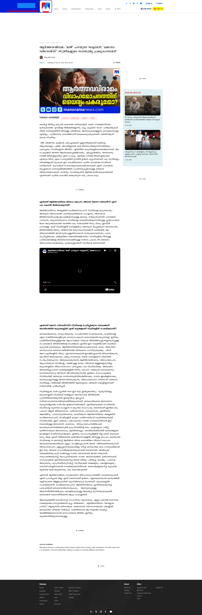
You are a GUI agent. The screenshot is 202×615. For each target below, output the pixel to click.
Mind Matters (56, 43)
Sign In (149, 3)
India (55, 597)
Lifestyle (57, 591)
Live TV (160, 9)
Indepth (71, 597)
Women (85, 118)
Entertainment (76, 9)
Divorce (65, 118)
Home (56, 9)
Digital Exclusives (74, 594)
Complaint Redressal (144, 593)
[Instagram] (134, 3)
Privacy (139, 596)
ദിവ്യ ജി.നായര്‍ (49, 57)
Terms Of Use (141, 588)
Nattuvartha (89, 9)
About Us (127, 588)
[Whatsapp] (127, 3)
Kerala (65, 9)
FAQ (138, 599)
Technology (43, 601)
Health (47, 43)
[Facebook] (137, 3)
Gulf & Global (58, 588)
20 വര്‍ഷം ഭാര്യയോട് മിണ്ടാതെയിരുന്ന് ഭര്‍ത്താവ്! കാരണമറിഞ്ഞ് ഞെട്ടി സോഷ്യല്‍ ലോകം (142, 119)
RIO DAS (140, 590)
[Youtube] (141, 3)
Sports (108, 9)
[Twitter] (130, 3)
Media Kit (159, 588)
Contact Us (128, 593)
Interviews (57, 604)
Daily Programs (74, 591)
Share (118, 63)
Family (93, 118)
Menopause (75, 118)
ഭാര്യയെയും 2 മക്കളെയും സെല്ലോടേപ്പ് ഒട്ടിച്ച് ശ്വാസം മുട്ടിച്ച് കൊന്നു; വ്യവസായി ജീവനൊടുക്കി (141, 154)
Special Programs (75, 588)
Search (160, 3)
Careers (127, 590)
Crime (100, 9)
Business (42, 591)
